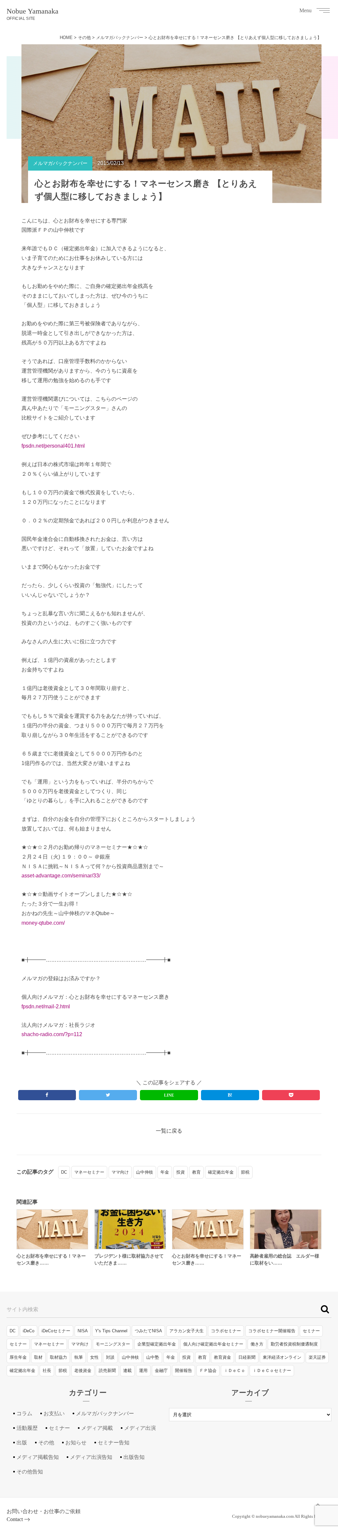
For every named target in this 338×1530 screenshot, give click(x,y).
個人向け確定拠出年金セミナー (213, 1344)
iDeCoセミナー (56, 1330)
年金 (164, 1172)
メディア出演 (140, 1428)
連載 (127, 1370)
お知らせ (75, 1442)
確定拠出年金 (221, 1172)
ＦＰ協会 (208, 1370)
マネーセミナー (89, 1172)
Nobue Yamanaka (32, 14)
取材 (38, 1357)
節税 (245, 1172)
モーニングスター (113, 1344)
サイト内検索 (22, 1309)
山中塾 (152, 1357)
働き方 (257, 1344)
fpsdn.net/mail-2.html (45, 1006)
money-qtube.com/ (43, 923)
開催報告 (183, 1370)
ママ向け (120, 1172)
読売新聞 (107, 1370)
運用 (143, 1370)
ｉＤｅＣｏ (234, 1370)
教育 (196, 1172)
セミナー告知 (113, 1442)
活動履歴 (27, 1428)
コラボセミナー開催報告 (271, 1330)
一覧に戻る (169, 1131)
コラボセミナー (226, 1330)
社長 (47, 1370)
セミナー (311, 1330)
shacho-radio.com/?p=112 (51, 1034)
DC (64, 1172)
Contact (15, 1519)
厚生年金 (18, 1357)
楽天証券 (317, 1357)
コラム (24, 1413)
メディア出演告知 (91, 1457)
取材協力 (58, 1357)
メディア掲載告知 (38, 1457)
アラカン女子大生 (186, 1330)
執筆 (78, 1357)
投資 (180, 1172)
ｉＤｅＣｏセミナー (272, 1370)
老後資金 (82, 1370)
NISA (83, 1330)
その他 (84, 37)
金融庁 (161, 1370)
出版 (22, 1442)
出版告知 (134, 1457)
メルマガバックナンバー (119, 37)
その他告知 (30, 1471)
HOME (66, 37)
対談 (110, 1357)
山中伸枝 (144, 1172)
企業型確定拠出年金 (156, 1344)
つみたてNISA (148, 1330)
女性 (94, 1357)
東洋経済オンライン (282, 1357)
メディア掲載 (97, 1428)
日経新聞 (246, 1357)
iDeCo (28, 1330)
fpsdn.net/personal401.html (53, 446)
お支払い (54, 1413)
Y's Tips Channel (111, 1330)
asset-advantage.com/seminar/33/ (60, 875)
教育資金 (222, 1357)
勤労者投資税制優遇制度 (294, 1344)
